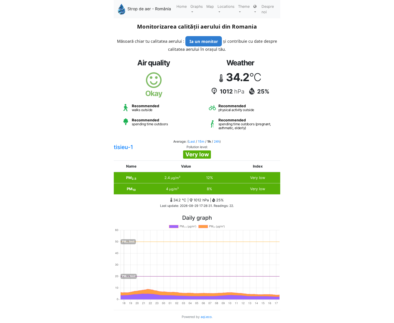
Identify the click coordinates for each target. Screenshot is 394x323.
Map (210, 6)
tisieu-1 (123, 147)
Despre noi (268, 9)
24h (217, 141)
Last (192, 141)
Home (181, 6)
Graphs (196, 6)
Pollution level (197, 147)
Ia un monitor (203, 41)
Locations (226, 6)
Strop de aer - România (149, 8)
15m (201, 141)
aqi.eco (206, 317)
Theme (244, 6)
